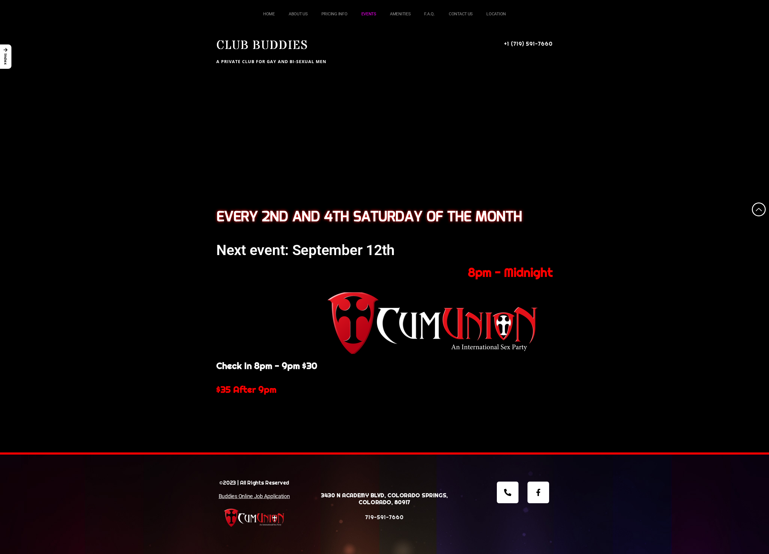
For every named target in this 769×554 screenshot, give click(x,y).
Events (368, 13)
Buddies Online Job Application (254, 496)
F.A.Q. (429, 13)
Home (269, 13)
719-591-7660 (384, 517)
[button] (5, 56)
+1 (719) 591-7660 (528, 43)
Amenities (400, 13)
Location (496, 13)
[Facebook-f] (538, 492)
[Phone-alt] (507, 492)
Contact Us (461, 13)
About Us (298, 13)
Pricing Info (334, 13)
